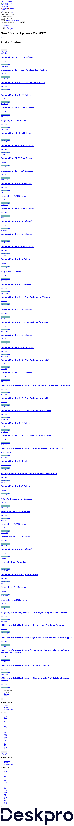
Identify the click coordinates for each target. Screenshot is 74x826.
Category (3, 52)
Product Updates (9, 29)
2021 (5, 726)
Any (5, 716)
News (6, 27)
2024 (5, 721)
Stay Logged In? (7, 18)
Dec (5, 749)
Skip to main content (6, 1)
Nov (5, 747)
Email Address (5, 14)
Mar (5, 734)
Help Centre (7, 25)
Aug (5, 742)
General (6, 707)
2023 (5, 723)
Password (3, 16)
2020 (5, 727)
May (5, 737)
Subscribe (4, 50)
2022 (5, 724)
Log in (3, 11)
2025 (5, 719)
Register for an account (19, 13)
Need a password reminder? (14, 20)
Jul (5, 740)
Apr (5, 735)
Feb (5, 732)
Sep (5, 744)
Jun (5, 739)
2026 (5, 718)
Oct (5, 745)
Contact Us (4, 9)
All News (7, 706)
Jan (5, 731)
